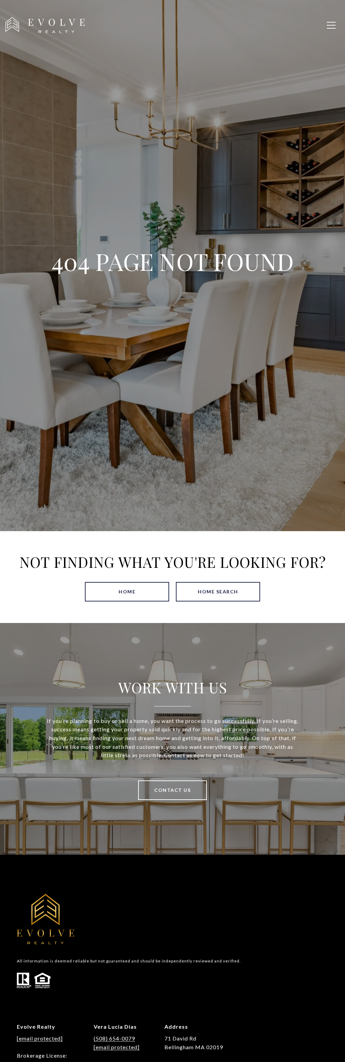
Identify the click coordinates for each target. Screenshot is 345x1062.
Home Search (218, 591)
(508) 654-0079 (114, 1038)
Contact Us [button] (172, 790)
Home (127, 591)
